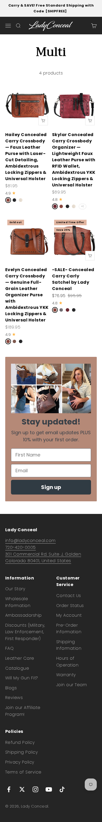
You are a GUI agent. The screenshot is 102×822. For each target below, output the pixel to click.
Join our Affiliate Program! (23, 711)
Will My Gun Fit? (21, 678)
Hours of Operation (67, 661)
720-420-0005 (20, 547)
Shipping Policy (21, 752)
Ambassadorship (23, 615)
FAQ (9, 648)
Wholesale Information (17, 602)
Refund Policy (20, 742)
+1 (82, 206)
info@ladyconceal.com (30, 541)
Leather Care (19, 658)
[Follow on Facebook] (8, 789)
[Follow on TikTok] (62, 789)
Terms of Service (23, 772)
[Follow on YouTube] (48, 789)
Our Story (15, 589)
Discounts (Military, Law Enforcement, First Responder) (25, 632)
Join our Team (71, 685)
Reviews (14, 698)
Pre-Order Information (68, 628)
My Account (69, 615)
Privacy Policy (19, 762)
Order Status (70, 606)
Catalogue (17, 668)
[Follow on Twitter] (22, 789)
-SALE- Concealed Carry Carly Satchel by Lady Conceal (73, 279)
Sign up (51, 487)
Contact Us (68, 596)
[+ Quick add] (43, 120)
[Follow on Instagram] (35, 789)
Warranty (66, 675)
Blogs (11, 688)
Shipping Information (68, 645)
